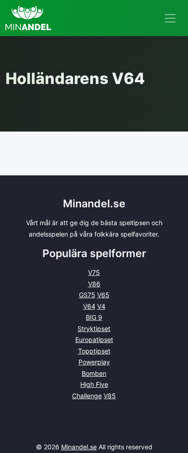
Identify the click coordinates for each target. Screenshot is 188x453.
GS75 (87, 295)
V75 (94, 272)
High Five (94, 384)
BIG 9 (94, 317)
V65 (103, 295)
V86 (94, 284)
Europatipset (94, 339)
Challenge (87, 396)
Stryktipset (94, 328)
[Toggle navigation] (170, 18)
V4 (101, 306)
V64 (89, 306)
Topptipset (94, 351)
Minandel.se (79, 447)
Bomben (94, 373)
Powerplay (94, 362)
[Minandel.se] (28, 18)
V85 (110, 396)
